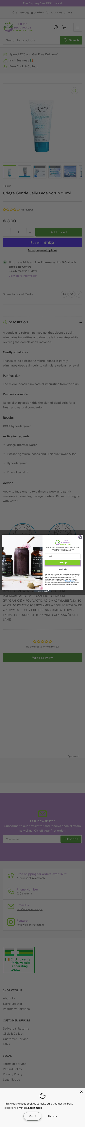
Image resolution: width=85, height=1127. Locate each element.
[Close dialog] (80, 537)
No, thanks (63, 569)
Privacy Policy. (70, 581)
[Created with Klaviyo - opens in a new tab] (42, 591)
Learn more (35, 1107)
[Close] (81, 1092)
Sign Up (63, 562)
